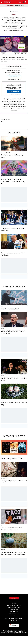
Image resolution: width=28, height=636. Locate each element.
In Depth (14, 14)
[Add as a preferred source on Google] (14, 625)
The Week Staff (9, 30)
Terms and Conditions (14, 607)
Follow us (18, 53)
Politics (15, 11)
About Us (14, 603)
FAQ (14, 616)
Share (4, 53)
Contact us (14, 110)
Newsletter (24, 53)
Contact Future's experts (14, 605)
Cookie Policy (14, 611)
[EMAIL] (2, 121)
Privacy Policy (14, 609)
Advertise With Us (14, 614)
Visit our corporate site (18, 631)
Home (11, 11)
